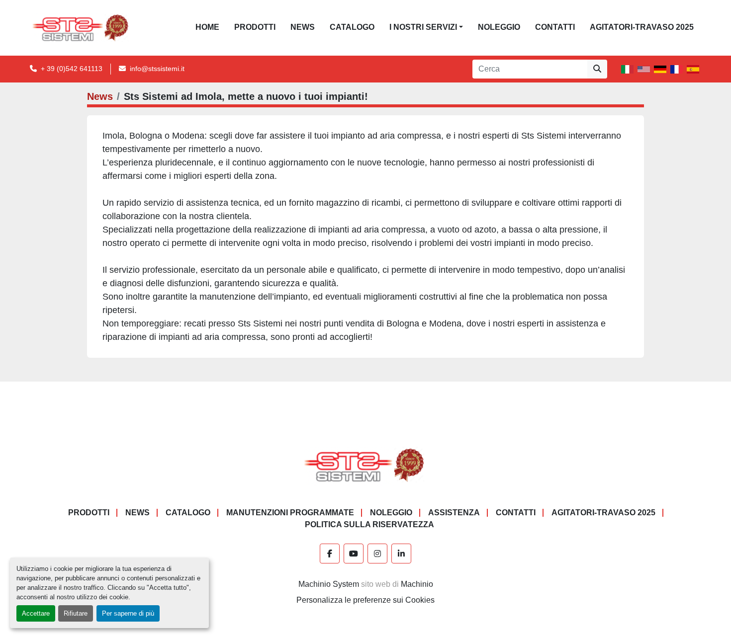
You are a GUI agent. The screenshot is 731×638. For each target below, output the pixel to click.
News (302, 27)
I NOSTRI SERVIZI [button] (423, 27)
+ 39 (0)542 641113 (71, 69)
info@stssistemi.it (157, 69)
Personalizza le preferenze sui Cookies (365, 600)
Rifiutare (76, 613)
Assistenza (454, 512)
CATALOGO (352, 27)
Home (207, 27)
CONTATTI (555, 27)
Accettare (36, 613)
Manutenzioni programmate (290, 512)
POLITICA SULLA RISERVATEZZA (369, 524)
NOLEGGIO (499, 27)
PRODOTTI (254, 27)
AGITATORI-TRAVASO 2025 (642, 27)
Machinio (417, 584)
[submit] (597, 69)
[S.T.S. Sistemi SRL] (366, 464)
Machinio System (328, 584)
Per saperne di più (128, 613)
